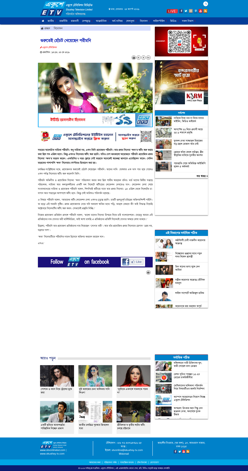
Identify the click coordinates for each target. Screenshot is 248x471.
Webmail (124, 454)
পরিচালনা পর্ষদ (110, 462)
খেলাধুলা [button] (130, 21)
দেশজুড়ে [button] (86, 21)
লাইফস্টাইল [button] (159, 21)
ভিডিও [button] (173, 21)
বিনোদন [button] (144, 21)
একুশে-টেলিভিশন (107, 468)
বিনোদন (58, 28)
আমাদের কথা (95, 462)
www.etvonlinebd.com (52, 450)
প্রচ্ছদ (46, 28)
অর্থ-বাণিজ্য (117, 21)
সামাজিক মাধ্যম (127, 462)
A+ (148, 57)
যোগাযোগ (154, 462)
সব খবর (201, 176)
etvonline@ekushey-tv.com (127, 450)
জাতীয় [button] (51, 21)
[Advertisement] (95, 320)
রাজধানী (75, 21)
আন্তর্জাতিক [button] (101, 21)
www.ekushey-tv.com (52, 453)
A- (139, 57)
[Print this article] (134, 57)
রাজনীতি (63, 21)
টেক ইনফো (142, 462)
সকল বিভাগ (188, 21)
